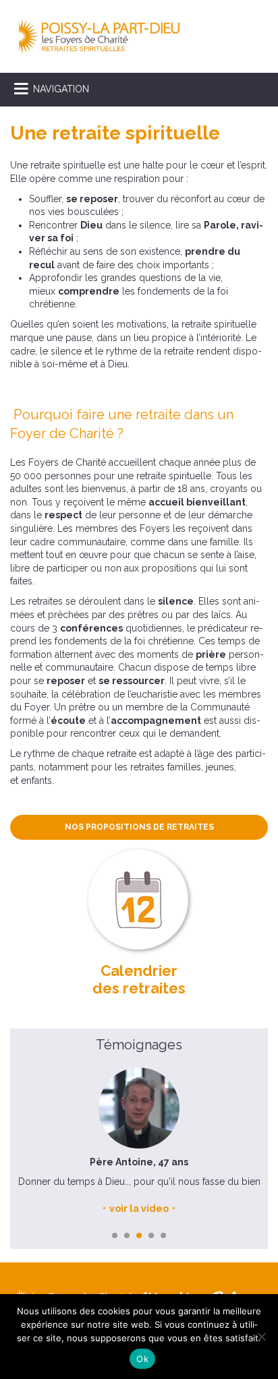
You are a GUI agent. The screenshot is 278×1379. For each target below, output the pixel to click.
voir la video (139, 1208)
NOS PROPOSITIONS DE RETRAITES (139, 827)
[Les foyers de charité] (99, 35)
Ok (142, 1358)
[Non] (261, 1336)
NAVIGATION (61, 89)
